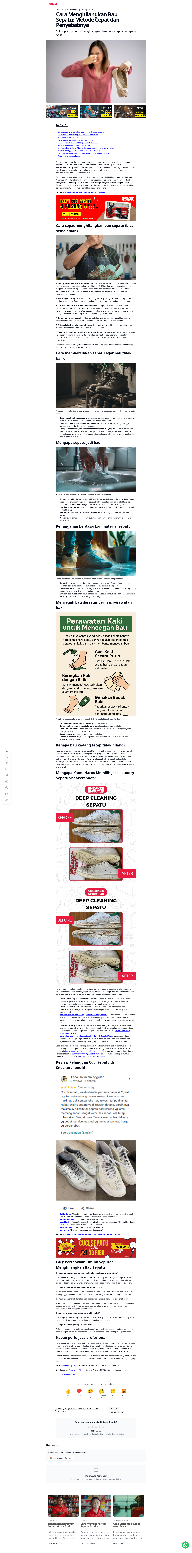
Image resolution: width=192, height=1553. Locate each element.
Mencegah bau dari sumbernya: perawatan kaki (78, 142)
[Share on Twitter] (7, 756)
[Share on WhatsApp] (7, 787)
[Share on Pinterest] (7, 781)
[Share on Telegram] (7, 775)
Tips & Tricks (90, 9)
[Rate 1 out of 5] (88, 1427)
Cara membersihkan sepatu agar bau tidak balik (78, 134)
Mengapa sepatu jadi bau (68, 137)
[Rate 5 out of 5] (103, 1427)
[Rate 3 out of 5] (96, 1427)
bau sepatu (113, 1408)
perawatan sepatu (116, 1412)
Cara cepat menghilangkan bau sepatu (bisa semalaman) (82, 132)
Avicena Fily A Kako (77, 1370)
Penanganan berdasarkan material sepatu (75, 140)
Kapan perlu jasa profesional (70, 156)
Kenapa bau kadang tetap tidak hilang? (74, 145)
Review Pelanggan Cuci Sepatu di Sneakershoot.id (79, 150)
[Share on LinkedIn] (7, 769)
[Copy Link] (7, 800)
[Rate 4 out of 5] (99, 1427)
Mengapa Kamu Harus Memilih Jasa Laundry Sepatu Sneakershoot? (86, 148)
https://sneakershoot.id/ (66, 1374)
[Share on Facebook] (7, 762)
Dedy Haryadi (69, 1365)
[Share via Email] (7, 794)
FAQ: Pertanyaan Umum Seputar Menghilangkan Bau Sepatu (83, 153)
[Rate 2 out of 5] (92, 1427)
